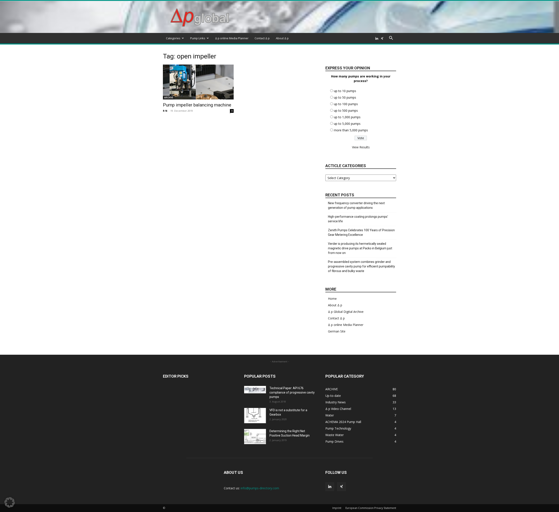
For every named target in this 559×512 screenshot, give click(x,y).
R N (165, 110)
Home (332, 298)
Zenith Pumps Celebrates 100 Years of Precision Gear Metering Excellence (361, 232)
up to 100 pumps (346, 104)
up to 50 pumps (345, 97)
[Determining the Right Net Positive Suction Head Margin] (255, 436)
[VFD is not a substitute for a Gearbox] (255, 415)
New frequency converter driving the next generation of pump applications (356, 205)
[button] (391, 38)
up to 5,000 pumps (347, 124)
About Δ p (282, 38)
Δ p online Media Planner (231, 38)
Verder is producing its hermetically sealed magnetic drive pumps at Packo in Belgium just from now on (360, 248)
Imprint (336, 508)
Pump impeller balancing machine (197, 105)
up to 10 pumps (345, 91)
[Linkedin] (376, 38)
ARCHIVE (168, 97)
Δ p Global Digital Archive (346, 312)
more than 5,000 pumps (351, 130)
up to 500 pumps (346, 110)
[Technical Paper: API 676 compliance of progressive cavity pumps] (255, 389)
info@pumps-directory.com (260, 488)
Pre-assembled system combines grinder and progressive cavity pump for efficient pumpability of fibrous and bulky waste (361, 266)
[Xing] (382, 38)
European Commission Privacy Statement (370, 508)
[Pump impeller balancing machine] (198, 82)
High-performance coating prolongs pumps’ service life (358, 219)
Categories (173, 38)
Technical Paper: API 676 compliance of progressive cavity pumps (292, 392)
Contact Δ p (262, 38)
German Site (336, 331)
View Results (361, 147)
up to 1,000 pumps (347, 117)
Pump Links (197, 38)
